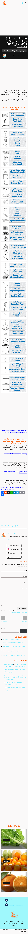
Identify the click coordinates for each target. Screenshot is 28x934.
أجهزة (16, 526)
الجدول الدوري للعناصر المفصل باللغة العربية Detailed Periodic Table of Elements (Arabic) (15, 671)
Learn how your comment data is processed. (18, 612)
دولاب (5, 526)
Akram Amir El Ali (8, 664)
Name (25, 570)
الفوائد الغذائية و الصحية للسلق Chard (12, 640)
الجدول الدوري (19, 921)
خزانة (8, 526)
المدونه (12, 921)
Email (25, 576)
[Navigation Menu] (22, 3)
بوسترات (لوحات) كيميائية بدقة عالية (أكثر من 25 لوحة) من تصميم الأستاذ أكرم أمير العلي (14, 431)
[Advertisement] (14, 21)
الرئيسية (7, 921)
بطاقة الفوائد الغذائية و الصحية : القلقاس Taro (14, 655)
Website (25, 583)
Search (3, 628)
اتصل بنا (14, 925)
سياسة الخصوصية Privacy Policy (11, 923)
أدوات (12, 526)
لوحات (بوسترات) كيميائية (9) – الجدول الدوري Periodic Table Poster (15, 665)
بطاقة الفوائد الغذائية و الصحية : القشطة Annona (13, 652)
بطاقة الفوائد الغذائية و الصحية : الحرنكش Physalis (13, 643)
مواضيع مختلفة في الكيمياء (17, 51)
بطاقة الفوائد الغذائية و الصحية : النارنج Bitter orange (14, 647)
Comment (24, 589)
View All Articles (11, 540)
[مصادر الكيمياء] (5, 3)
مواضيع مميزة (6, 840)
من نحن (22, 923)
